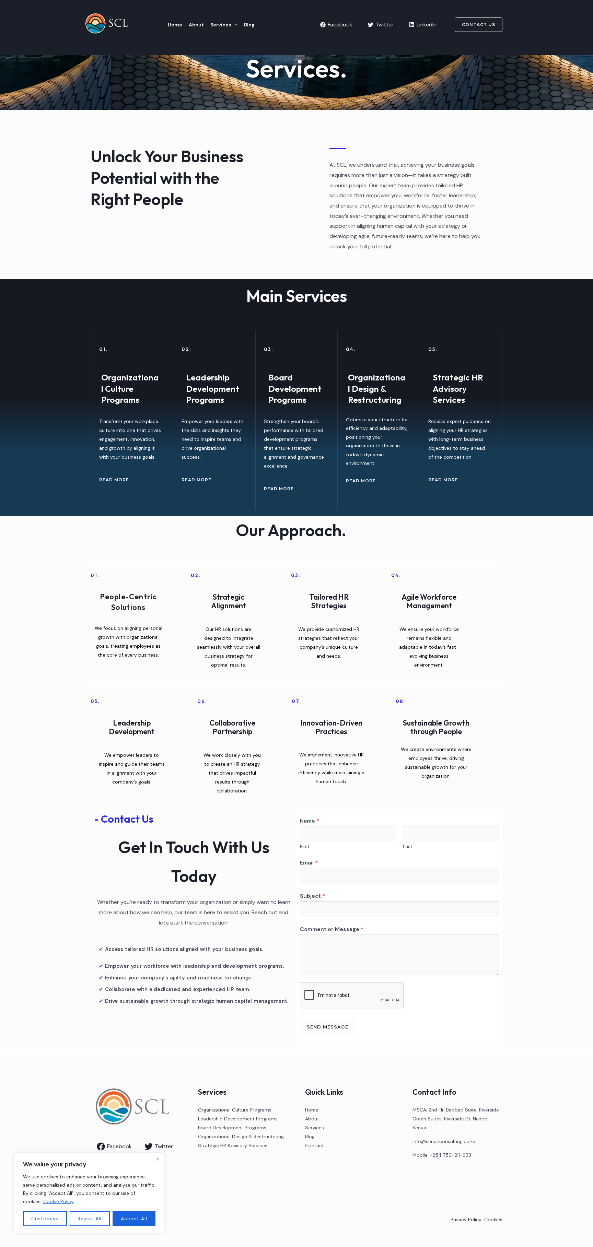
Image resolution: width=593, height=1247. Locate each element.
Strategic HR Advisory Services (232, 1145)
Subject (312, 895)
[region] (89, 1193)
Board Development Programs (232, 1128)
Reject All (90, 1218)
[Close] (157, 1159)
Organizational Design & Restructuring (241, 1136)
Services (220, 25)
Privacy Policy (466, 1219)
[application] (234, 25)
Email (309, 862)
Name (309, 820)
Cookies (493, 1219)
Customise (45, 1218)
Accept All (134, 1218)
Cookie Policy (58, 1201)
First (305, 846)
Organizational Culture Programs (234, 1110)
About (196, 25)
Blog (249, 25)
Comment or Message (331, 929)
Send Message (327, 1027)
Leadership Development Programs (238, 1119)
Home (175, 25)
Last (407, 846)
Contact (314, 1145)
